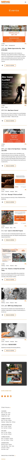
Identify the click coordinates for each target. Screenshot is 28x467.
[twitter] (5, 396)
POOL (15, 227)
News (6, 45)
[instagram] (8, 396)
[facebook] (2, 396)
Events (2, 45)
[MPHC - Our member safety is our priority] (14, 369)
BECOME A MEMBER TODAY (6, 390)
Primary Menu (25, 2)
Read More (10, 65)
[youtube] (11, 396)
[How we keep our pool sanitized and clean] (14, 379)
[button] (2, 65)
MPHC (4, 43)
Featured (7, 191)
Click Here (3, 459)
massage (12, 191)
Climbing (3, 265)
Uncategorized (12, 45)
